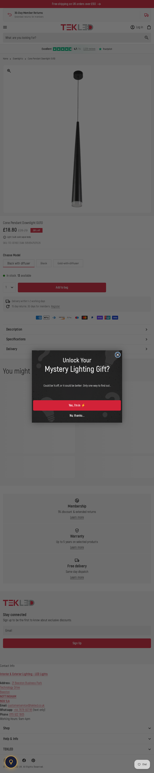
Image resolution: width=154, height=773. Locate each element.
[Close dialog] (117, 354)
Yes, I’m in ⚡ (77, 405)
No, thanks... (77, 416)
